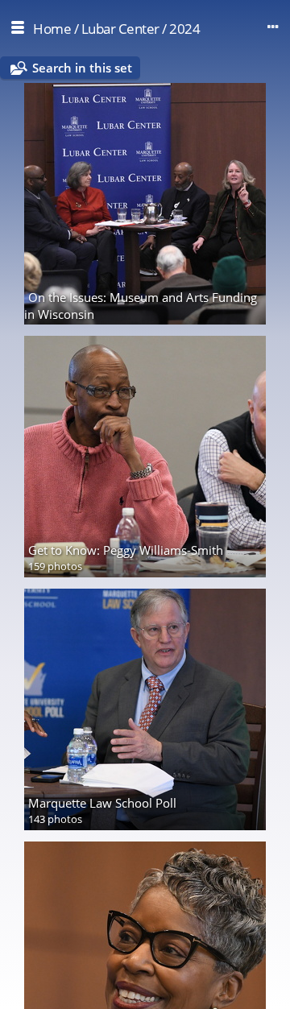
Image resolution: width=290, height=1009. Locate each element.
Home (52, 28)
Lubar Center (120, 28)
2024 (184, 28)
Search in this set (82, 68)
